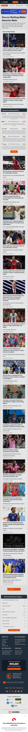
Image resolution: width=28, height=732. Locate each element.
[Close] (25, 716)
